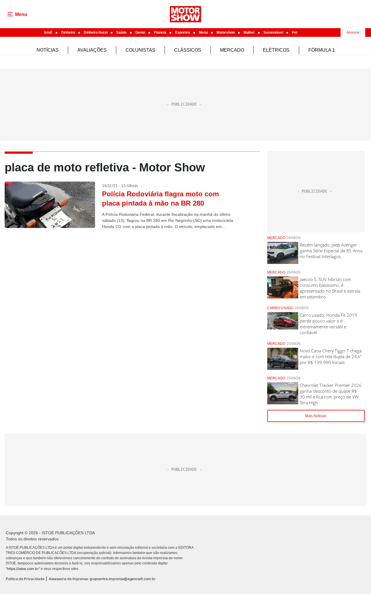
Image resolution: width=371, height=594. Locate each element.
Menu (203, 32)
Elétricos (276, 50)
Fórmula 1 (321, 50)
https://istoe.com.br (23, 568)
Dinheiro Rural (96, 32)
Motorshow (226, 32)
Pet (294, 32)
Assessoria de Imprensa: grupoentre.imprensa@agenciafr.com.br (102, 579)
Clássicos (187, 50)
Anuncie (352, 32)
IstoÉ (48, 32)
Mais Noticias (315, 416)
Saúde (121, 32)
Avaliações (92, 50)
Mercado (232, 50)
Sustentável (273, 32)
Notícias (48, 50)
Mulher (249, 32)
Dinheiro (68, 32)
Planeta (160, 32)
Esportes (182, 32)
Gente (140, 32)
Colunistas (140, 50)
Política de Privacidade (25, 579)
